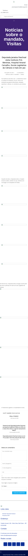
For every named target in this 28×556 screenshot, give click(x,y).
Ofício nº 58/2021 (14, 416)
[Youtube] (14, 544)
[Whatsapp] (22, 544)
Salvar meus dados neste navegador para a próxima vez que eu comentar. (13, 478)
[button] (14, 20)
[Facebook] (5, 544)
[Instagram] (18, 544)
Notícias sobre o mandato (13, 34)
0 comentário (20, 72)
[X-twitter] (10, 544)
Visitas (14, 43)
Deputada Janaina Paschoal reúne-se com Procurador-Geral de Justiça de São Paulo (14, 436)
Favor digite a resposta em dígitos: (9, 483)
